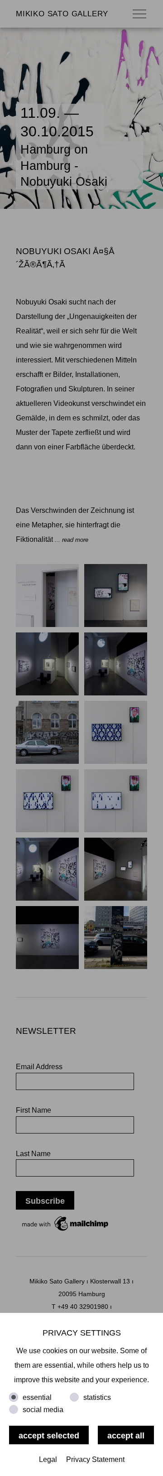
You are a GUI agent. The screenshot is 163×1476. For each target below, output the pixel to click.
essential (37, 1397)
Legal (48, 1459)
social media (43, 1409)
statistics (97, 1397)
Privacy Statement (95, 1459)
